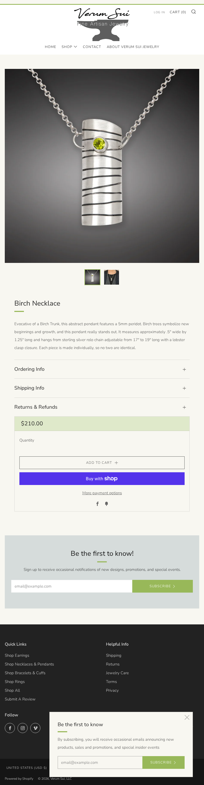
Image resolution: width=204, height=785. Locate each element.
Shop (67, 47)
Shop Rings (15, 681)
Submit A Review (20, 699)
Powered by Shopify (19, 779)
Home (50, 47)
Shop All (12, 690)
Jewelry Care (117, 673)
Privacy (112, 690)
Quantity (26, 440)
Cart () (178, 12)
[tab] (92, 277)
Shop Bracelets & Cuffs (25, 673)
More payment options (102, 493)
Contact (92, 47)
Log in (159, 12)
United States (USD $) (26, 768)
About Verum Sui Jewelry (133, 47)
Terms (111, 681)
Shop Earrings (17, 655)
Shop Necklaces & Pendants (29, 664)
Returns (113, 664)
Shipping (113, 655)
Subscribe (160, 586)
